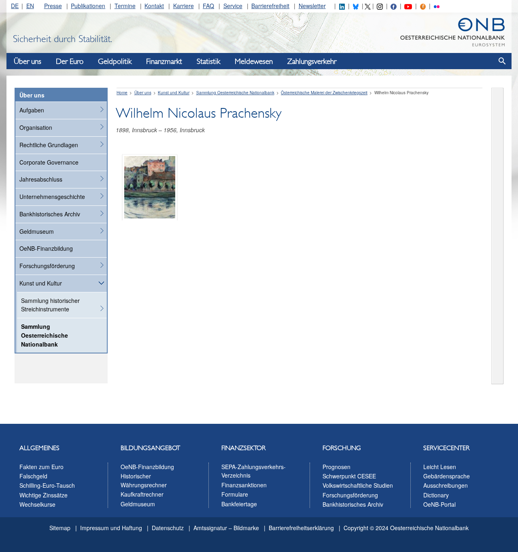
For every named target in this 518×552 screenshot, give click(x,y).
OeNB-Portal (439, 504)
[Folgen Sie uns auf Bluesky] (355, 6)
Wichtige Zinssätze (43, 495)
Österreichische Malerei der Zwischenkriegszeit (324, 92)
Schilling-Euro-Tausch (47, 485)
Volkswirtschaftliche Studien (358, 485)
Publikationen (88, 6)
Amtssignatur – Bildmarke (226, 528)
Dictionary (436, 495)
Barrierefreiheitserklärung (301, 528)
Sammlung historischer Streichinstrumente (50, 304)
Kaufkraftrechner (142, 494)
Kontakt (154, 6)
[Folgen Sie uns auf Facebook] (393, 6)
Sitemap (59, 528)
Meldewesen (254, 61)
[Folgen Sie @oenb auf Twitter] (367, 6)
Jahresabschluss (40, 179)
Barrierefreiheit (270, 6)
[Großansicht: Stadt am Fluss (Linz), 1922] (150, 186)
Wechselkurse (37, 504)
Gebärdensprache (446, 476)
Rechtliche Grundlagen (48, 145)
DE (15, 6)
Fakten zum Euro (41, 467)
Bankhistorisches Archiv (49, 214)
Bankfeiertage (239, 504)
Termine (125, 6)
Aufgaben (31, 110)
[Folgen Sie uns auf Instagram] (379, 6)
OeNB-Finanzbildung (46, 248)
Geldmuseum (36, 231)
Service (232, 6)
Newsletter (312, 6)
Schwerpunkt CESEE (349, 476)
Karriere (183, 6)
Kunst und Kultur (40, 283)
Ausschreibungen (445, 485)
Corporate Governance (49, 162)
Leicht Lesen (439, 467)
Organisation (35, 127)
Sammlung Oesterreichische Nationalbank (44, 335)
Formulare (234, 494)
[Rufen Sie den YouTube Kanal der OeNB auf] (408, 6)
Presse (53, 6)
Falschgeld (33, 476)
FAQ (208, 6)
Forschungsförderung (47, 266)
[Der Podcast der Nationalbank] (422, 6)
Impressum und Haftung (111, 528)
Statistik (208, 61)
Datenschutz (168, 528)
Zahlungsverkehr (311, 61)
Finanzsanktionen (244, 485)
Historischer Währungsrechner (144, 480)
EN (30, 6)
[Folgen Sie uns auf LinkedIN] (342, 6)
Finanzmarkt (164, 61)
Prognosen (336, 467)
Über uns (27, 61)
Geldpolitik (115, 61)
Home (122, 92)
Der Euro (69, 61)
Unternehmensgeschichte (52, 196)
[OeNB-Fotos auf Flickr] (436, 6)
